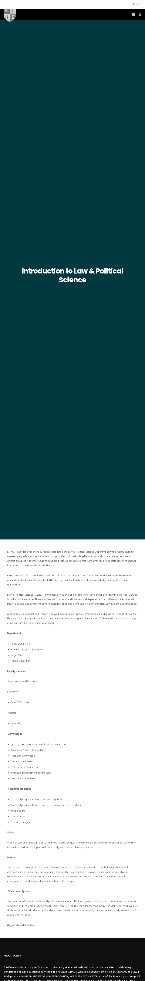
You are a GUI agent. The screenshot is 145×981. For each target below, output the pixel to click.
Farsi (135, 4)
